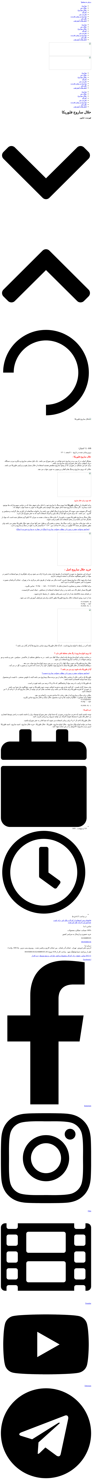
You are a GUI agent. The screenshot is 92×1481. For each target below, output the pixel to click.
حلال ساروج (82, 10)
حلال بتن (83, 8)
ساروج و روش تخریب (79, 16)
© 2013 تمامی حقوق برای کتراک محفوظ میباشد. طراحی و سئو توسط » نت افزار (61, 956)
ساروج (84, 6)
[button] (46, 172)
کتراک (84, 12)
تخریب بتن (83, 14)
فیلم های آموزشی (80, 21)
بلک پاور (84, 19)
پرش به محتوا (86, 2)
